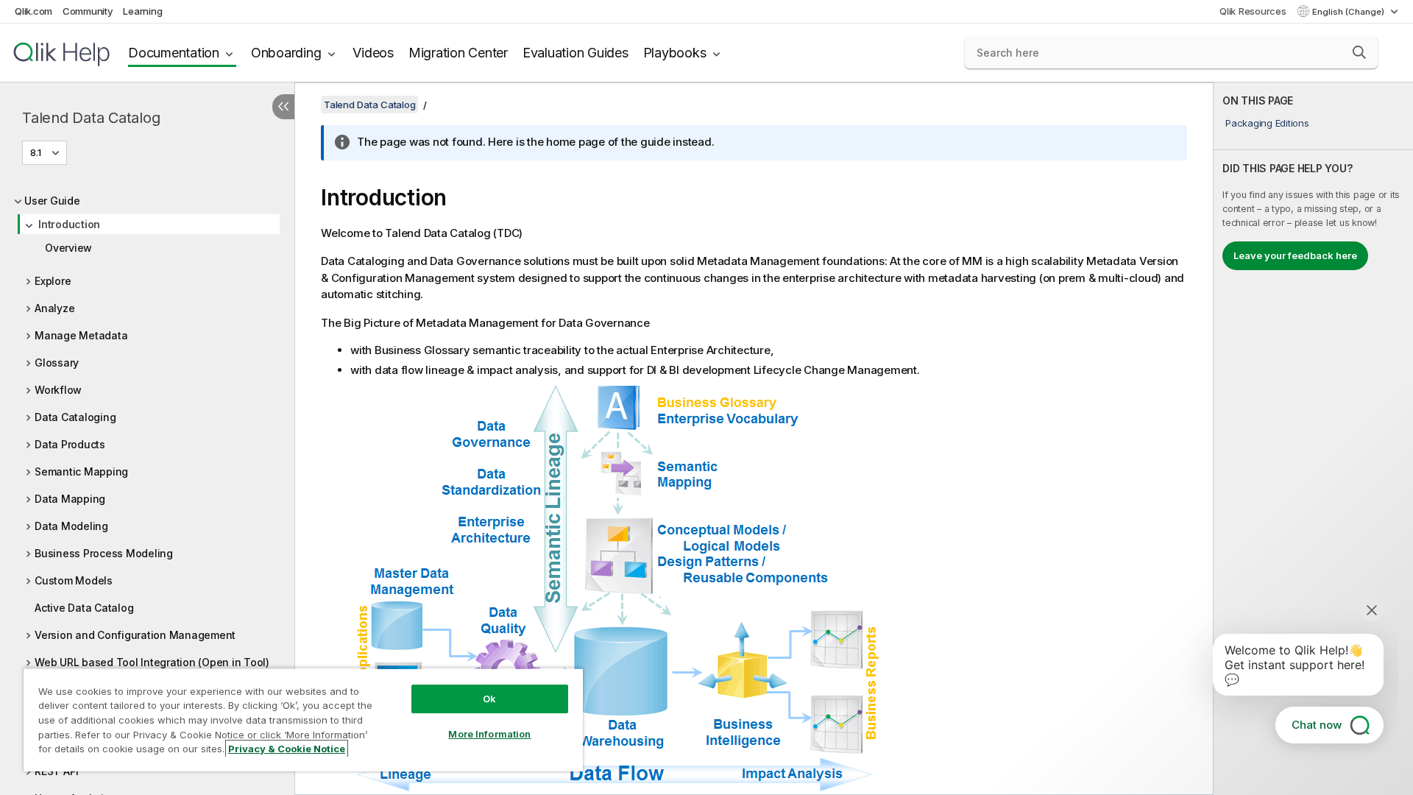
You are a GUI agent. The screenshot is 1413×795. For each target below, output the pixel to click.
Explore (53, 281)
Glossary (57, 362)
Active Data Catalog (84, 607)
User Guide (52, 200)
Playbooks (674, 52)
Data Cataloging (75, 417)
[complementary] (1313, 438)
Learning (142, 11)
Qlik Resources (1252, 11)
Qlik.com (33, 11)
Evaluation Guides (575, 52)
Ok (489, 698)
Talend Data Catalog (91, 118)
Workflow (58, 390)
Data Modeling (71, 526)
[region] (303, 719)
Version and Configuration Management (135, 635)
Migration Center (458, 52)
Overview (68, 247)
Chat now (1317, 725)
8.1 (35, 152)
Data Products (70, 444)
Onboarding (286, 52)
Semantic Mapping (81, 471)
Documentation (173, 52)
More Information (489, 734)
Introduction (69, 224)
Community (88, 11)
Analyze (54, 308)
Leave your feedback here (1295, 255)
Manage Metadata (81, 335)
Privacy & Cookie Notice (286, 749)
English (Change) (1349, 12)
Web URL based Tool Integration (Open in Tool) (152, 662)
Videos (373, 52)
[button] (1359, 52)
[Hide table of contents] (283, 106)
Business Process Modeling (104, 553)
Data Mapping (70, 498)
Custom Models (74, 580)
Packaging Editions (1267, 123)
